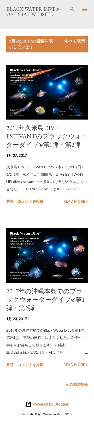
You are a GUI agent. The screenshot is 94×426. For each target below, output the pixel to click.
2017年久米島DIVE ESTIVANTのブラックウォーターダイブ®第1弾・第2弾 (47, 136)
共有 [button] (10, 201)
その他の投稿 (77, 384)
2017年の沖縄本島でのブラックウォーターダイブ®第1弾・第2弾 (45, 299)
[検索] (72, 9)
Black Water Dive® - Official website (33, 12)
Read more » (75, 201)
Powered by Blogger (50, 404)
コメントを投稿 (30, 201)
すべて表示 (74, 40)
